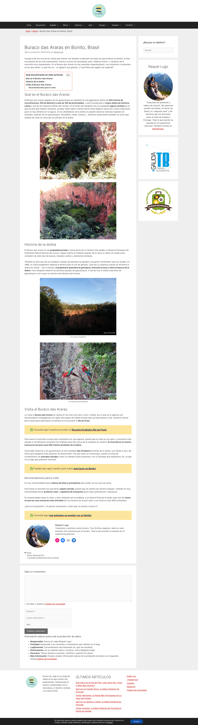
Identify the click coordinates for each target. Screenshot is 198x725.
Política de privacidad (137, 690)
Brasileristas (158, 129)
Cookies (130, 683)
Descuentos (40, 25)
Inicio (29, 25)
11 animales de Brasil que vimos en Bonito (43, 558)
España (53, 25)
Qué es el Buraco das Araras (39, 78)
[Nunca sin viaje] (99, 11)
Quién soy (131, 676)
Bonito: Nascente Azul (35, 555)
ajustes (110, 722)
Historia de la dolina (35, 81)
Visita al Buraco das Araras (38, 85)
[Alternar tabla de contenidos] (67, 75)
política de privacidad (55, 604)
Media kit (131, 687)
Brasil (35, 31)
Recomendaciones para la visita (42, 88)
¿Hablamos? (132, 680)
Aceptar (137, 721)
